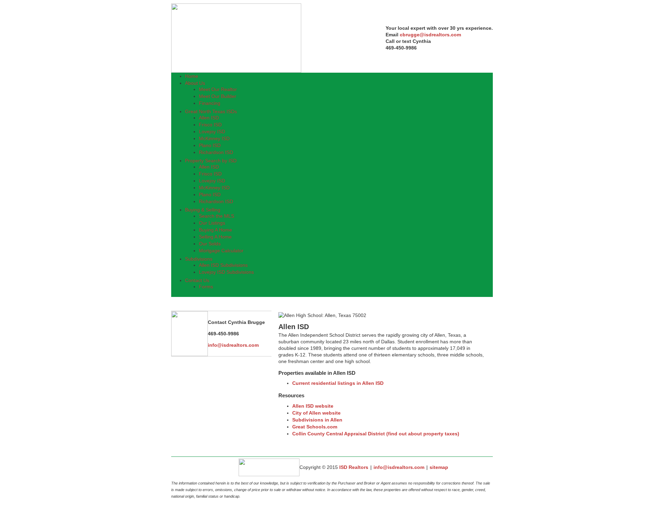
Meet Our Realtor (218, 89)
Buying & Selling (202, 209)
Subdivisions (198, 259)
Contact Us (197, 280)
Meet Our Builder (217, 96)
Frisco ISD (210, 124)
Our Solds (210, 243)
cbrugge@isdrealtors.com (430, 34)
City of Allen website (316, 413)
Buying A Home (215, 230)
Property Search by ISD (211, 160)
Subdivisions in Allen (317, 420)
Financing (209, 103)
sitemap (439, 467)
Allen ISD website (312, 406)
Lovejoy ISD (212, 131)
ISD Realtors (353, 467)
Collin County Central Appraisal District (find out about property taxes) (375, 433)
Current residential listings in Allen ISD (338, 383)
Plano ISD (210, 145)
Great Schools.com (314, 426)
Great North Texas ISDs (211, 111)
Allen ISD (209, 117)
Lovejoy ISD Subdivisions (226, 272)
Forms (206, 286)
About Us (195, 83)
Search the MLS (216, 216)
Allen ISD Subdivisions (223, 265)
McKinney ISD (214, 138)
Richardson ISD (216, 152)
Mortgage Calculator (221, 250)
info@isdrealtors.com (399, 467)
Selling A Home (215, 236)
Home (191, 76)
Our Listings (212, 223)
